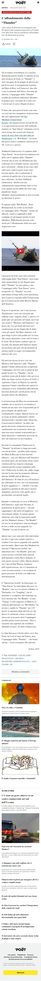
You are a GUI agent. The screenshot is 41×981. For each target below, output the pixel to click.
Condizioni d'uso (30, 957)
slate (34, 661)
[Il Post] (20, 2)
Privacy (30, 955)
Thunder (5, 664)
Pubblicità (21, 955)
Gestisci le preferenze (13, 957)
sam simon (19, 658)
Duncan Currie (24, 655)
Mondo (5, 8)
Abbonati (20, 973)
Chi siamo (12, 955)
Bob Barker (12, 655)
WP (11, 664)
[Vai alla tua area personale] (38, 2)
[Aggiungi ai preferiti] (14, 44)
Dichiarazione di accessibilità (20, 959)
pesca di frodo (8, 658)
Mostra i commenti (20, 671)
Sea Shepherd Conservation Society (14, 119)
